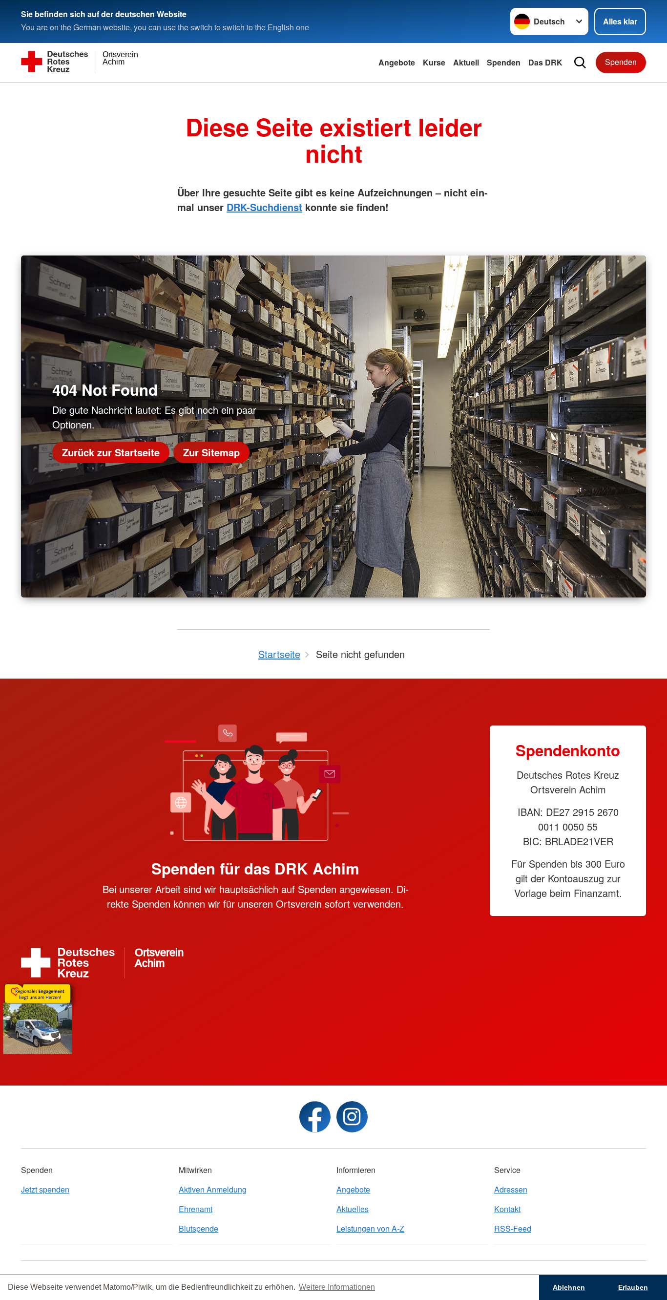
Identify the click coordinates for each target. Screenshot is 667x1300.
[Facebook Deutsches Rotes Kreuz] (315, 1116)
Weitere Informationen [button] (337, 1287)
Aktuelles (352, 1209)
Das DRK (545, 62)
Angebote (396, 62)
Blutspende (198, 1228)
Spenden (504, 62)
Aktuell (466, 62)
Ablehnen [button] (569, 1287)
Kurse (434, 62)
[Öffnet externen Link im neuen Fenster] (333, 1017)
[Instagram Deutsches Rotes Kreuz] (352, 1116)
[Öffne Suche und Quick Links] (580, 62)
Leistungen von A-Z (370, 1228)
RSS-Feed (512, 1228)
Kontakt (507, 1209)
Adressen (510, 1189)
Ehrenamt (195, 1209)
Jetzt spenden (45, 1189)
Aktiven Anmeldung (213, 1189)
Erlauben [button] (633, 1287)
